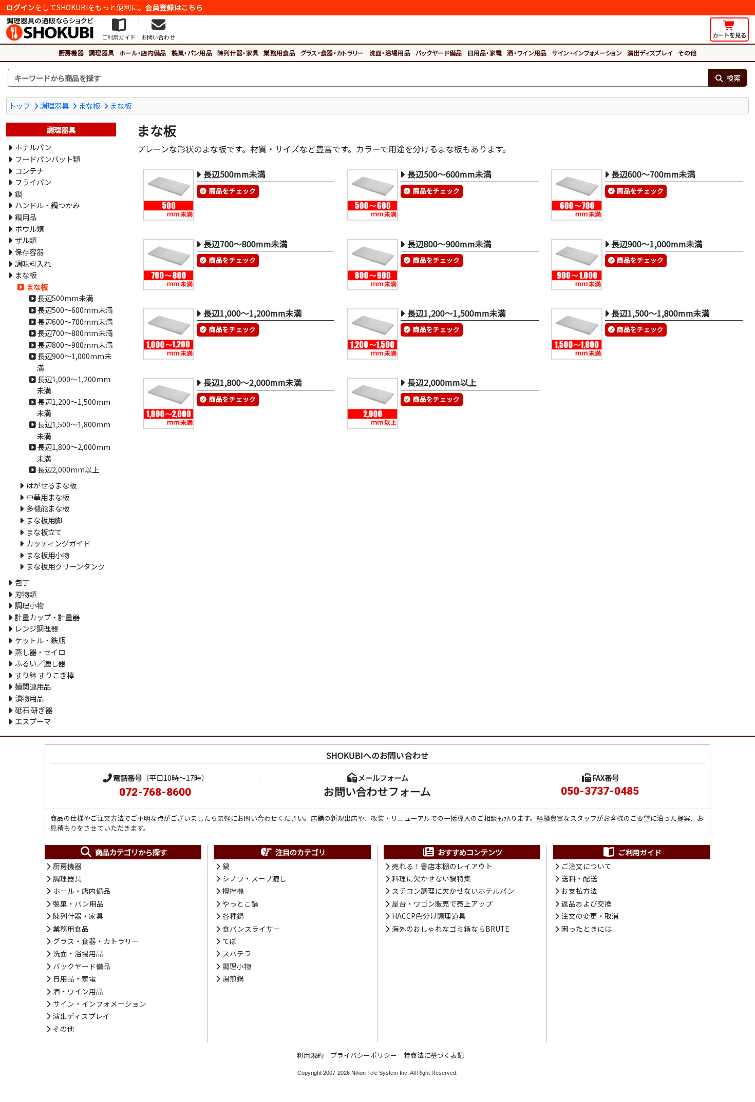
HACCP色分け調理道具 (429, 916)
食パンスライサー (251, 928)
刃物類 (25, 593)
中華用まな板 (47, 496)
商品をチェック (232, 190)
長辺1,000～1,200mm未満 (73, 384)
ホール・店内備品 (142, 52)
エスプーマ (33, 721)
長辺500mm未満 (65, 297)
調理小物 (29, 605)
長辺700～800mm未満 (74, 332)
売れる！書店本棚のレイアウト (442, 866)
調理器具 (101, 52)
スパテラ (236, 953)
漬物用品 (29, 698)
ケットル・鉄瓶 (40, 640)
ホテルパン (33, 147)
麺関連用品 (33, 686)
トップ (19, 105)
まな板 (89, 105)
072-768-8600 (155, 792)
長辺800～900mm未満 (74, 344)
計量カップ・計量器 (47, 617)
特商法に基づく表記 (434, 1055)
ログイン (20, 7)
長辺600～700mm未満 (74, 321)
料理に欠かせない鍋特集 (431, 878)
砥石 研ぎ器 (33, 709)
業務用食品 (279, 52)
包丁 (22, 582)
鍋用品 (25, 216)
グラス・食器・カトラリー (332, 52)
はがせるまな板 (51, 485)
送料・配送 (579, 878)
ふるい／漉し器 (40, 663)
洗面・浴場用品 (389, 52)
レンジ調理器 (36, 628)
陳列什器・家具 (237, 52)
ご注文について (586, 866)
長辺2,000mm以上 (68, 469)
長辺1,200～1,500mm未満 (73, 407)
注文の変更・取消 (590, 916)
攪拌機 (233, 890)
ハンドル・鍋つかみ (47, 205)
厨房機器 (71, 52)
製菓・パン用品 (192, 52)
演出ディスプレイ (650, 52)
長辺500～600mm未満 (74, 309)
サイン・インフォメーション (587, 52)
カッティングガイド (58, 543)
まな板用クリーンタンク (65, 566)
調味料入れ (33, 263)
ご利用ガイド (640, 852)
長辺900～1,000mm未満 (73, 361)
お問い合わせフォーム (377, 791)
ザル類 (25, 239)
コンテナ (29, 170)
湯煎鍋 (233, 978)
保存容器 (29, 251)
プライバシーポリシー (363, 1055)
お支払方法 (579, 890)
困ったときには (586, 928)
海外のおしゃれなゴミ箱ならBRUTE (450, 928)
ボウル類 (29, 228)
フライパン (33, 181)
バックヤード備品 (439, 52)
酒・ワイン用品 (526, 52)
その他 (687, 52)
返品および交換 (586, 903)
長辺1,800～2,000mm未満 (73, 452)
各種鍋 (233, 916)
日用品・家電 (484, 52)
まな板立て (44, 531)
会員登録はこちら (174, 7)
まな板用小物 (47, 554)
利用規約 (310, 1055)
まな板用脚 (44, 520)
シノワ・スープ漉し (254, 878)
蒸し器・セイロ (40, 651)
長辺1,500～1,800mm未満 (73, 430)
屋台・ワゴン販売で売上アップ (442, 903)
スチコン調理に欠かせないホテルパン (453, 890)
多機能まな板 (47, 508)
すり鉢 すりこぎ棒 (44, 675)
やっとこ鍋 (240, 903)
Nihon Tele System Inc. (380, 1073)
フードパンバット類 (47, 158)
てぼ (229, 941)
